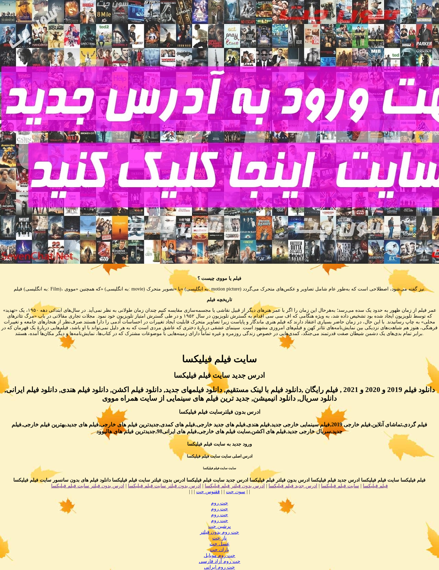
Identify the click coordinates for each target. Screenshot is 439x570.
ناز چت (219, 538)
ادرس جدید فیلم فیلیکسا (293, 485)
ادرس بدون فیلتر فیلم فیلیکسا (235, 485)
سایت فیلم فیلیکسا (340, 485)
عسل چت (219, 543)
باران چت (219, 549)
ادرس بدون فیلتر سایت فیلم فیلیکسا (164, 485)
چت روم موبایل (219, 555)
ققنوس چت (208, 491)
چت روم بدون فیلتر (219, 532)
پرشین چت (219, 526)
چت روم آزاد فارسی (219, 561)
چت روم (219, 503)
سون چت (235, 491)
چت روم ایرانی (219, 567)
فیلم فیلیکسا (375, 485)
